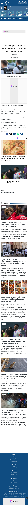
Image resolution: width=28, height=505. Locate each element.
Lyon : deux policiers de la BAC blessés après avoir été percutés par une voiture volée (13, 412)
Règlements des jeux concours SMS (14, 495)
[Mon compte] (25, 2)
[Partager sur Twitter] (10, 134)
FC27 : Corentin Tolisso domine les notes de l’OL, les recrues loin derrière (13, 341)
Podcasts (14, 480)
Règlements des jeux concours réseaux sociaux (14, 493)
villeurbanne (4, 192)
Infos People (14, 468)
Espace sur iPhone (14, 487)
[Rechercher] (22, 2)
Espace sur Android (14, 488)
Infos (15, 18)
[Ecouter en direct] (19, 2)
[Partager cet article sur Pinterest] (14, 134)
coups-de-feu (10, 192)
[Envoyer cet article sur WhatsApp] (17, 134)
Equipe (14, 456)
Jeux (14, 476)
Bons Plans (8, 18)
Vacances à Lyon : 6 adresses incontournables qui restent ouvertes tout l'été (13, 299)
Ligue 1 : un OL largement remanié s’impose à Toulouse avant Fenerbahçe (13, 224)
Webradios (22, 18)
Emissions (14, 474)
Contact (14, 458)
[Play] (2, 8)
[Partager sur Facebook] (6, 134)
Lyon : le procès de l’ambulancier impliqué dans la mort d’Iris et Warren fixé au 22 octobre (13, 263)
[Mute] (27, 8)
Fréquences (14, 461)
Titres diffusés (14, 459)
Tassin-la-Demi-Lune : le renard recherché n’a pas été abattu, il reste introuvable (14, 377)
